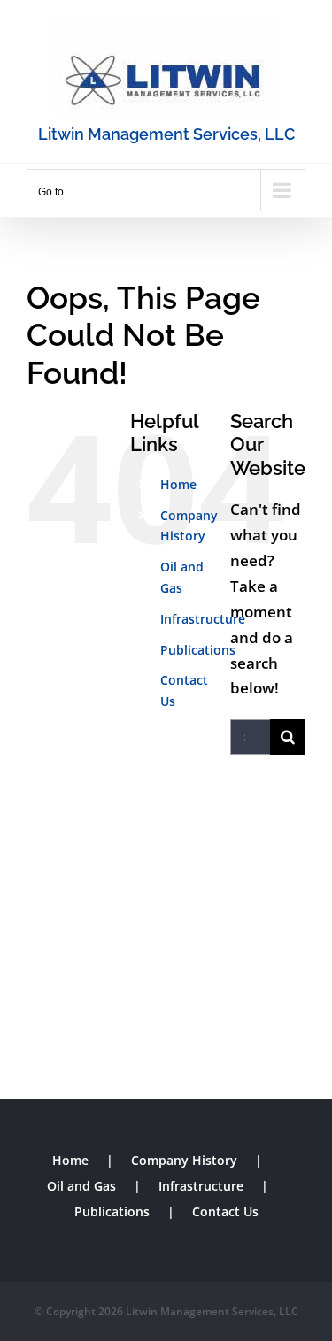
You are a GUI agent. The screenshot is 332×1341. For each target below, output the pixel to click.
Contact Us (225, 1211)
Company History (184, 1160)
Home (178, 484)
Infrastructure (202, 618)
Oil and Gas (81, 1185)
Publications (197, 649)
